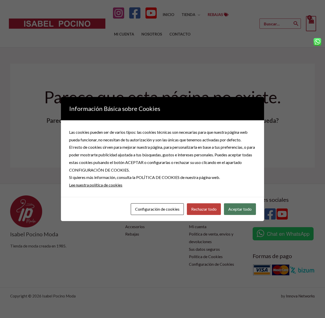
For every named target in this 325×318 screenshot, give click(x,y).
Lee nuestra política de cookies (95, 184)
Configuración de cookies (157, 209)
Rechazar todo (204, 209)
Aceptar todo (240, 209)
